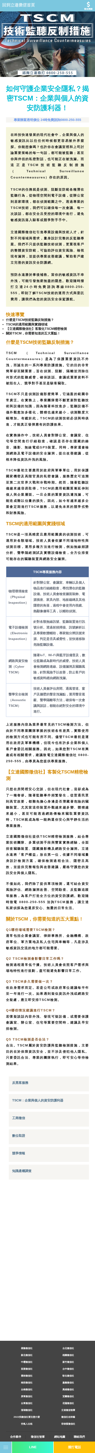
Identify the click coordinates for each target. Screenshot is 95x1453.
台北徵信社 (68, 1348)
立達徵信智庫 (68, 1410)
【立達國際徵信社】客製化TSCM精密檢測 (36, 328)
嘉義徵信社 (68, 1382)
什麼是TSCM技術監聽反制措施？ (30, 320)
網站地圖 (59, 1436)
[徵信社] (47, 5)
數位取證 (18, 1135)
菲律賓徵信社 (68, 1424)
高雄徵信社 (68, 1389)
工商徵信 (18, 1118)
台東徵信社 (27, 1403)
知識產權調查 (22, 1171)
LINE (32, 1447)
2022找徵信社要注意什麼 (27, 1417)
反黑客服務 (20, 1082)
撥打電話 (74, 1447)
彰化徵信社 (68, 1375)
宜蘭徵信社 (68, 1396)
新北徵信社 (27, 1355)
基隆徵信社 (27, 1348)
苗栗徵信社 (27, 1369)
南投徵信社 (27, 1382)
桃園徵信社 (68, 1355)
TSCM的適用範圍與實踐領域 (27, 324)
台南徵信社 (27, 1389)
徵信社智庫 (38, 1436)
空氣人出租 (27, 1424)
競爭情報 (18, 1153)
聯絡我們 (79, 1436)
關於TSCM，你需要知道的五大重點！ (33, 333)
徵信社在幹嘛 (68, 1417)
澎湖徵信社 (27, 1410)
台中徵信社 (68, 1369)
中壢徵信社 (27, 1362)
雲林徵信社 (27, 1375)
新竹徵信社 (68, 1362)
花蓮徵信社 (68, 1403)
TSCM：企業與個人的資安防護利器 (37, 1100)
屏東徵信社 (27, 1396)
